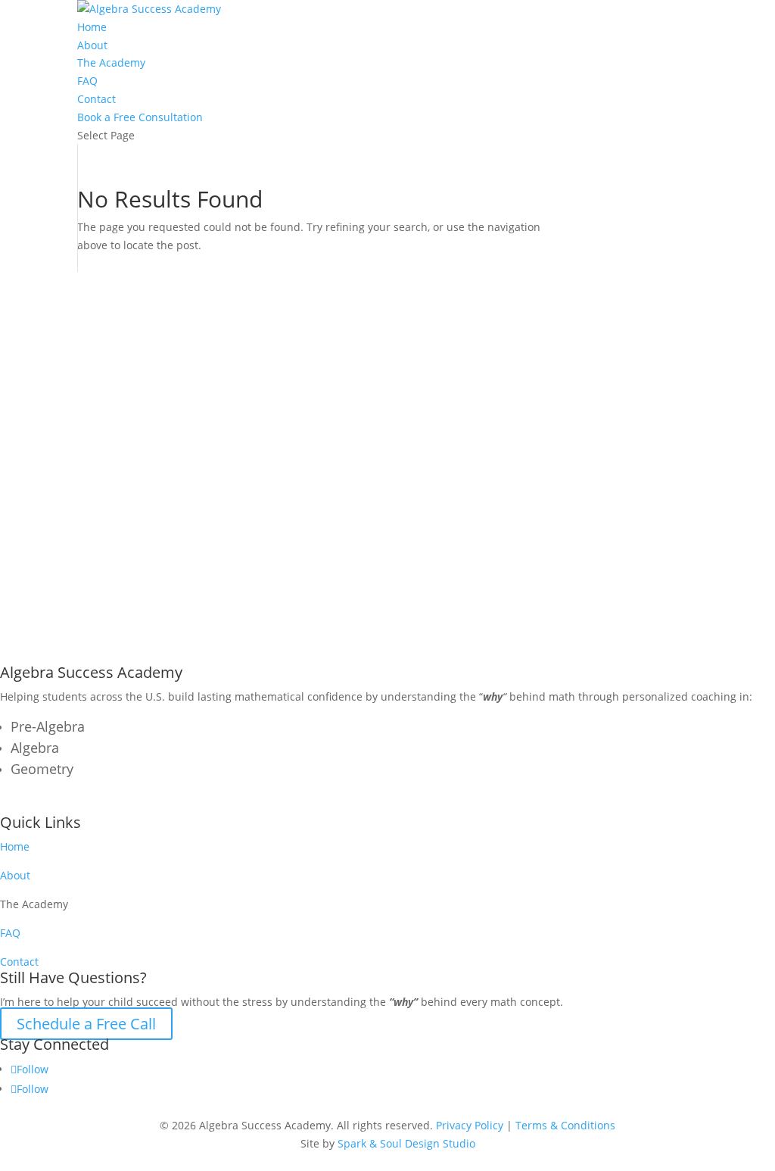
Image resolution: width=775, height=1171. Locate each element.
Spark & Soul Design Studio (406, 1143)
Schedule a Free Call (86, 1023)
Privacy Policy (469, 1125)
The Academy (111, 62)
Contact (96, 99)
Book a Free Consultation (140, 117)
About (92, 45)
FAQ (87, 80)
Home (92, 27)
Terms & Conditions (565, 1125)
